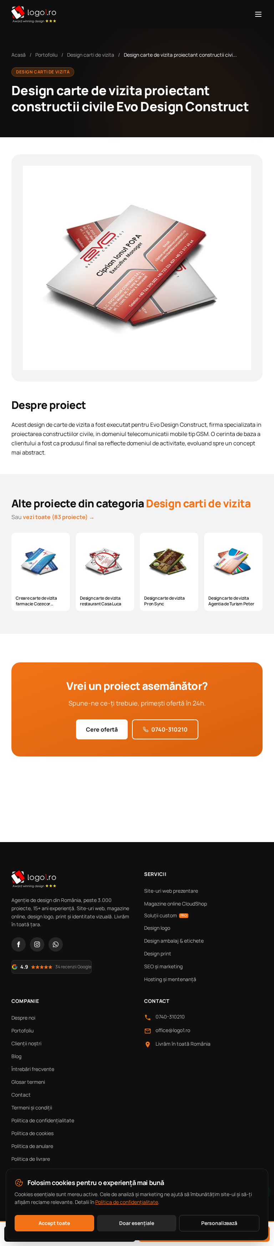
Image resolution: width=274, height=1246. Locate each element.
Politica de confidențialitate (42, 1120)
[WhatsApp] (56, 944)
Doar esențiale (136, 1223)
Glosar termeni (28, 1081)
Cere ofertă (102, 729)
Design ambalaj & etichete (174, 940)
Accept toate (54, 1223)
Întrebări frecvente (32, 1069)
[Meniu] (258, 14)
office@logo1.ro (173, 1030)
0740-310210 (169, 729)
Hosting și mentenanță (170, 979)
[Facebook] (18, 944)
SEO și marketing (163, 966)
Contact (21, 1094)
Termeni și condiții (31, 1107)
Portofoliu (46, 54)
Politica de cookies (32, 1133)
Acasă (18, 54)
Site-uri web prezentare (171, 890)
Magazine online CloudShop (175, 903)
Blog (16, 1056)
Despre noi (23, 1017)
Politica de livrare (30, 1158)
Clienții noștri (26, 1043)
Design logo (157, 927)
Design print (157, 953)
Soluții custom (165, 915)
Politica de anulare (32, 1146)
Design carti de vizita (90, 54)
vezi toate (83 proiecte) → (59, 517)
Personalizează (219, 1223)
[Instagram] (37, 944)
